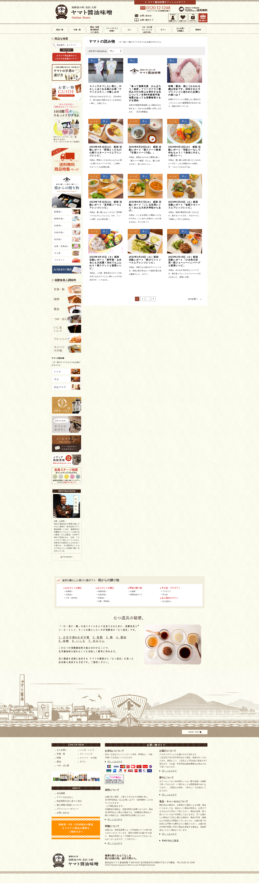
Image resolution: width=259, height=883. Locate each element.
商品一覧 (59, 30)
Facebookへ (68, 557)
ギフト (163, 30)
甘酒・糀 (77, 30)
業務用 (198, 30)
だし (129, 30)
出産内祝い (102, 595)
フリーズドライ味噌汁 (112, 29)
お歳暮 (132, 591)
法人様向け (166, 601)
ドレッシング (62, 338)
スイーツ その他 (59, 349)
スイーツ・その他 (88, 757)
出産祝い (69, 595)
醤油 (56, 309)
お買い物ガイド (146, 20)
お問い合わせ (146, 16)
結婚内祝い (102, 591)
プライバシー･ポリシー (68, 809)
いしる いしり (58, 329)
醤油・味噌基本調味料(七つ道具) (94, 29)
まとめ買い (62, 750)
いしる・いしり (87, 750)
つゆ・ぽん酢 (62, 318)
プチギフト (166, 591)
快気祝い (101, 598)
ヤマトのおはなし (65, 797)
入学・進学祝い (72, 598)
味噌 (56, 299)
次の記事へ (195, 298)
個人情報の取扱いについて (69, 805)
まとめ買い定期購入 (180, 29)
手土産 (165, 595)
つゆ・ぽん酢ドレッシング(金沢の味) (147, 29)
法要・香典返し (104, 601)
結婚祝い (69, 591)
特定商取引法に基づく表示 (69, 801)
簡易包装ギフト (136, 595)
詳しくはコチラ (115, 761)
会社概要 (61, 793)
